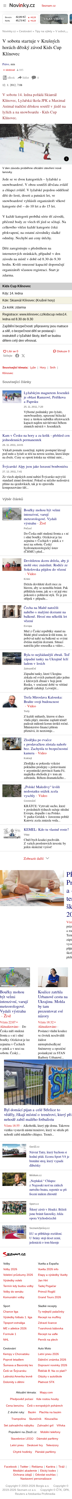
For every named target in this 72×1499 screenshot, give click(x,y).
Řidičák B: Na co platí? (52, 1370)
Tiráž (61, 1466)
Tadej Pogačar (47, 1286)
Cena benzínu (15, 1405)
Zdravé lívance (47, 1322)
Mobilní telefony (50, 1432)
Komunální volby (13, 1297)
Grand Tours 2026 (49, 1297)
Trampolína (18, 1418)
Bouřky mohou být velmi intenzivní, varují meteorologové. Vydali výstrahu (42, 516)
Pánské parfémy (45, 1451)
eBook (11, 77)
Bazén (32, 1412)
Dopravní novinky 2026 (52, 1365)
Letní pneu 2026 (48, 1354)
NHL (6, 1339)
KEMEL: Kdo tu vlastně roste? (46, 829)
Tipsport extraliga (14, 1322)
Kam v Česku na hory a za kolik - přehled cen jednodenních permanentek (36, 437)
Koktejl (28, 758)
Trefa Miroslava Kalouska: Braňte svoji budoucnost (43, 699)
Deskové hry (35, 1445)
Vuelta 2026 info (48, 1269)
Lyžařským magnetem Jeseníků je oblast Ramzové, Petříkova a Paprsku (46, 397)
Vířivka (61, 1425)
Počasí (28, 528)
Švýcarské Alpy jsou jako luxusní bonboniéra (35, 466)
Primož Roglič (46, 1291)
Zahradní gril (45, 1425)
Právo (5, 64)
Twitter (24, 1466)
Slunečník (35, 1418)
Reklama (37, 1466)
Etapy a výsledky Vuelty (53, 1274)
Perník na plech (48, 1339)
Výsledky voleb (12, 1280)
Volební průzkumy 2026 (18, 1274)
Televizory (52, 1445)
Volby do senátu (13, 1291)
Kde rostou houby (47, 1399)
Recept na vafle (48, 1334)
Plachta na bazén (50, 1412)
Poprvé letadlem (13, 1359)
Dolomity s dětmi (13, 1382)
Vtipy (27, 834)
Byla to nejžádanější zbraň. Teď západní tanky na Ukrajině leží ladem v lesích (46, 659)
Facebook (10, 1466)
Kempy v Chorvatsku (16, 1354)
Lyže (33, 367)
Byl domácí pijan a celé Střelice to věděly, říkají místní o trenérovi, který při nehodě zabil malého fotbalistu (38, 1114)
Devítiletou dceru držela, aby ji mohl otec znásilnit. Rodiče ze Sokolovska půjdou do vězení (46, 565)
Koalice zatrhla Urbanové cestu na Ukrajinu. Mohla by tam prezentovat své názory (53, 1004)
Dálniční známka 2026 (52, 1359)
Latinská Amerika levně (17, 1376)
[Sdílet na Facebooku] (17, 356)
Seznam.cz (49, 5)
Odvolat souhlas (45, 1474)
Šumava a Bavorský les (18, 1365)
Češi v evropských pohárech (45, 1405)
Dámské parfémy (47, 1438)
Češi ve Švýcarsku (14, 1370)
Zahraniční (30, 668)
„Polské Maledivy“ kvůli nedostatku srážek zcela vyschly (42, 791)
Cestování (29, 801)
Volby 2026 (10, 1269)
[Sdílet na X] (23, 356)
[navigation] (5, 5)
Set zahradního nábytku (19, 1425)
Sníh (53, 367)
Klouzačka (51, 1418)
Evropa (28, 626)
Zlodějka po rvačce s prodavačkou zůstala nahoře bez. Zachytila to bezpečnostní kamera (46, 746)
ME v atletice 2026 (15, 1328)
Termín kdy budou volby (18, 1286)
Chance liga (10, 1311)
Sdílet (25, 77)
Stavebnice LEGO (22, 1438)
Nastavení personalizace (36, 1478)
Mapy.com (46, 1392)
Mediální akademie (25, 1470)
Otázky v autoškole (50, 1376)
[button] (36, 144)
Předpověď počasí (21, 1399)
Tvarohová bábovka (50, 1328)
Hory (43, 367)
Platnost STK (46, 1382)
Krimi (27, 579)
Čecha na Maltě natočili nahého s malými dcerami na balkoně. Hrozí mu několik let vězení (45, 614)
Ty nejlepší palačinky (51, 1311)
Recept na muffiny (49, 1317)
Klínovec (7, 373)
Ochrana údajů (22, 1474)
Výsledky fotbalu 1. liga (17, 1317)
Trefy (27, 711)
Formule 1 (9, 1334)
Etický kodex (48, 1470)
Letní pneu (17, 1445)
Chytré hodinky (22, 1451)
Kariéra (50, 1466)
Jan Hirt (43, 1280)
